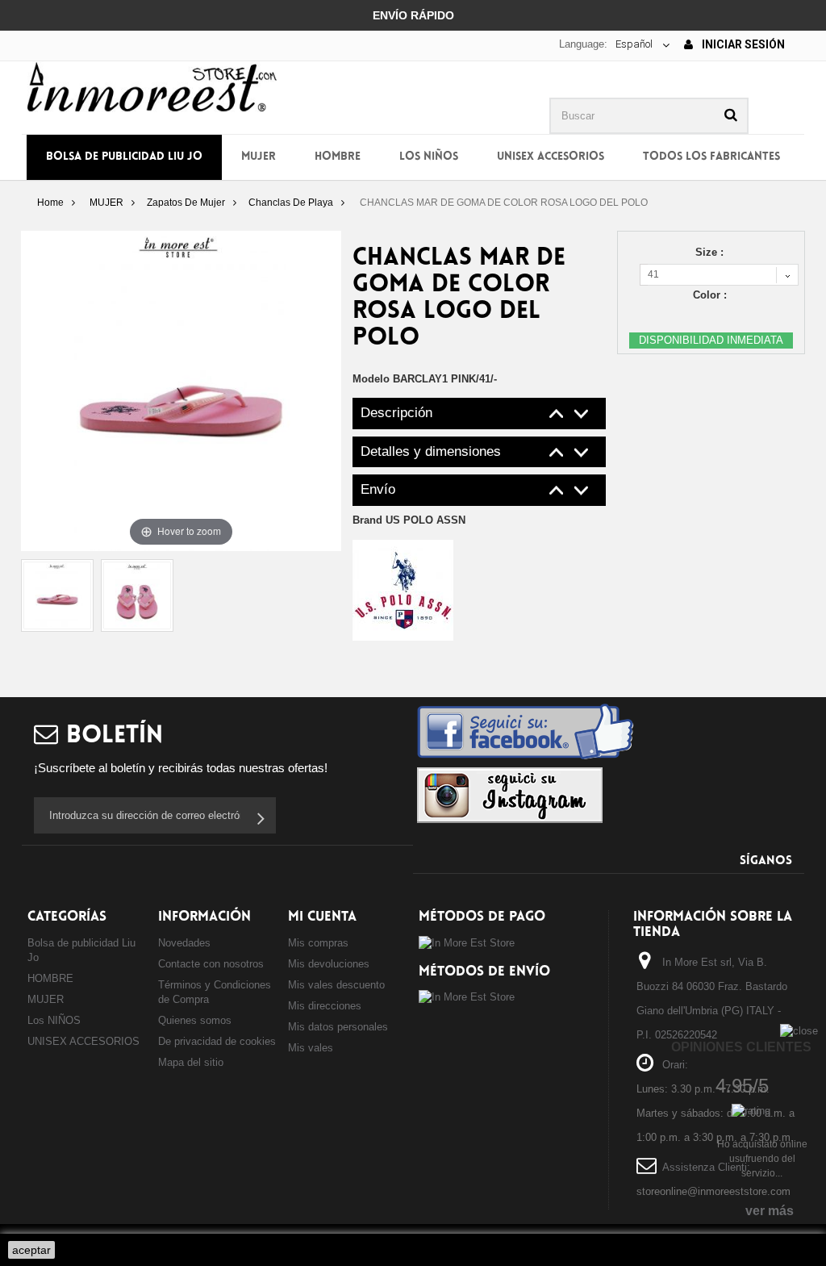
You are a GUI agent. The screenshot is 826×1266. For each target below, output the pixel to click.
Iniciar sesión (742, 44)
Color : (711, 295)
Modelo (371, 379)
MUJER (258, 157)
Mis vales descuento (336, 985)
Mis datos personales (338, 1027)
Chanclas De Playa (290, 202)
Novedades (184, 943)
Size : (711, 252)
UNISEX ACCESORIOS (550, 157)
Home (50, 202)
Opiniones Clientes (741, 1047)
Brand (409, 520)
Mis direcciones (324, 1006)
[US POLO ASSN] (403, 589)
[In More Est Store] (152, 86)
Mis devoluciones (328, 964)
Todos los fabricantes (711, 157)
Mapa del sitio (190, 1062)
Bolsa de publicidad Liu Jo (124, 157)
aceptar (31, 1249)
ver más (769, 1211)
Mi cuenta (322, 917)
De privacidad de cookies (217, 1041)
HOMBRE (338, 157)
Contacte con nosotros (211, 964)
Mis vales (310, 1048)
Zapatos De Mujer (186, 202)
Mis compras (318, 943)
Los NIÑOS (428, 157)
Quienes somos (195, 1020)
